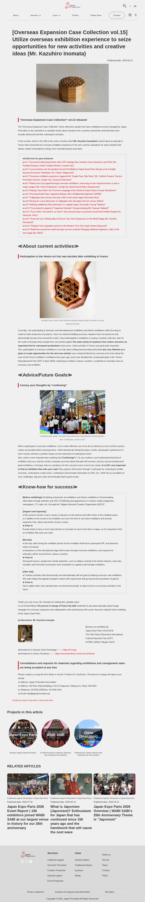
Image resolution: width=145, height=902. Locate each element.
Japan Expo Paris (46, 700)
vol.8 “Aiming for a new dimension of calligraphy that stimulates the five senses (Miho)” (64, 201)
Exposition (33, 700)
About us (106, 854)
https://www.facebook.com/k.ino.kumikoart (75, 653)
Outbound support (20, 700)
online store (96, 15)
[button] (36, 15)
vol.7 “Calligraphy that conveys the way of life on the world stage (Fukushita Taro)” (61, 197)
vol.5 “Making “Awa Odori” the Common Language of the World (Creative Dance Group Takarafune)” (70, 190)
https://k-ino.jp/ (69, 650)
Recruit (105, 860)
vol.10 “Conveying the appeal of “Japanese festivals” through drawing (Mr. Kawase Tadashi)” (66, 208)
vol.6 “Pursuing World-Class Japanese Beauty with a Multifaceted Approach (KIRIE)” (63, 194)
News (105, 865)
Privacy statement (35, 892)
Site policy (109, 892)
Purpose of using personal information (72, 892)
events (75, 15)
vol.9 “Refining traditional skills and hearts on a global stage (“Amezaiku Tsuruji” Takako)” (64, 204)
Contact (116, 15)
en (135, 6)
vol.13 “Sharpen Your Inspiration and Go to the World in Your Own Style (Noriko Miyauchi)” (65, 226)
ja (130, 6)
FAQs (105, 875)
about (15, 15)
